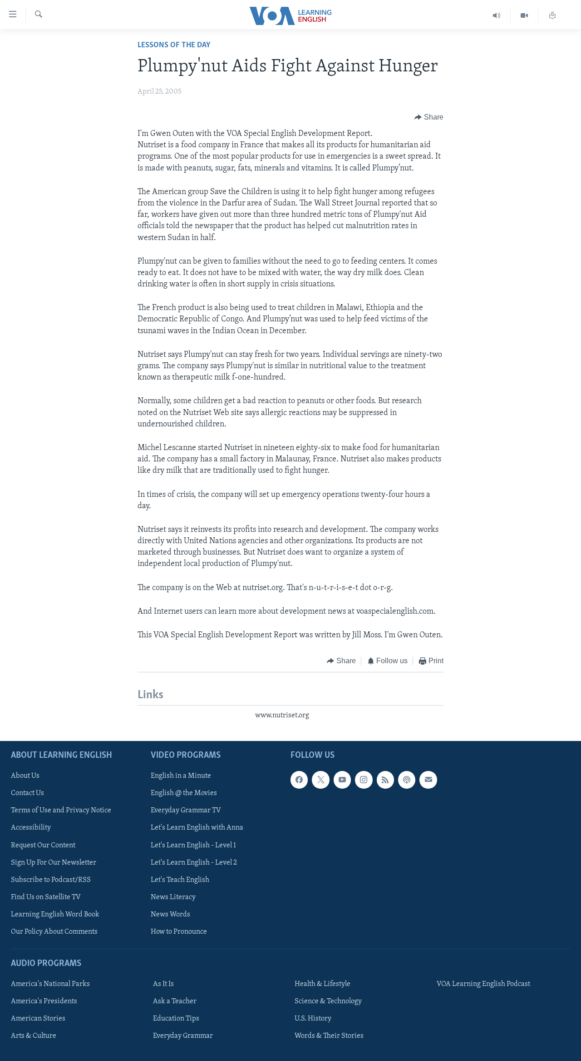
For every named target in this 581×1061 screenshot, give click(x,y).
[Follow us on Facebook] (299, 779)
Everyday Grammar (183, 1036)
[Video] (524, 16)
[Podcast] (406, 779)
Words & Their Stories (329, 1036)
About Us (25, 776)
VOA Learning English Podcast (483, 984)
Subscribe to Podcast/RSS (51, 880)
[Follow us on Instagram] (363, 779)
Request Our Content (43, 845)
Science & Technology (328, 1001)
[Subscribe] (428, 779)
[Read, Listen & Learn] (552, 16)
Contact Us (27, 793)
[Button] (428, 117)
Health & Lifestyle (322, 984)
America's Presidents (44, 1001)
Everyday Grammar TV (186, 810)
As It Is (163, 984)
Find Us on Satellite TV (46, 897)
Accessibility (31, 827)
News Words (170, 914)
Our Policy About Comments (54, 932)
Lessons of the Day (174, 45)
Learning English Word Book (55, 914)
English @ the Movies (184, 793)
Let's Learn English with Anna (197, 827)
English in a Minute (181, 776)
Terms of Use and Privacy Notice (61, 810)
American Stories (38, 1018)
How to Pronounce (179, 932)
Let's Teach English (180, 880)
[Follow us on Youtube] (342, 779)
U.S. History (313, 1018)
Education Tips (176, 1018)
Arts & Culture (33, 1036)
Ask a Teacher (175, 1001)
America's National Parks (50, 984)
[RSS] (385, 779)
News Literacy (173, 897)
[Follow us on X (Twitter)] (320, 779)
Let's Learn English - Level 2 (194, 862)
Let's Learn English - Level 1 (193, 845)
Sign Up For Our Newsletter (53, 862)
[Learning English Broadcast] (497, 16)
